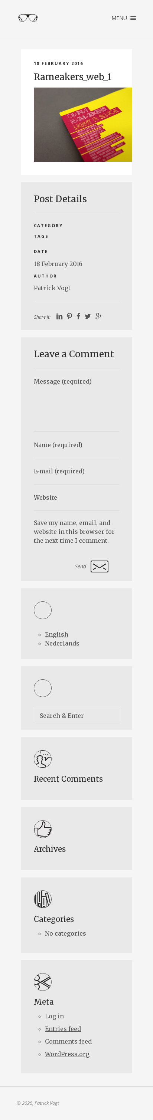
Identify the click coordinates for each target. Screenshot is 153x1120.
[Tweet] (88, 317)
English (56, 634)
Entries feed (63, 1028)
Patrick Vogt (52, 288)
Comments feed (68, 1041)
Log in (54, 1016)
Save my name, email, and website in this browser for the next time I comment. (74, 531)
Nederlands (62, 643)
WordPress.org (67, 1054)
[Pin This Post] (69, 317)
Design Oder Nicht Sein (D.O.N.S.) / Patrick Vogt (28, 18)
